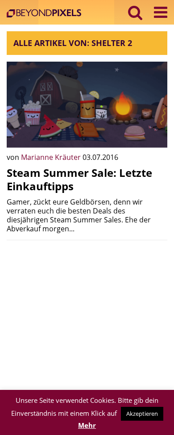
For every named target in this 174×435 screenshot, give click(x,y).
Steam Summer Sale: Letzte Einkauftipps (79, 179)
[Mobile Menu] (160, 12)
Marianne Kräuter (52, 157)
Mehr (87, 425)
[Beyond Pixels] (46, 14)
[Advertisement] (87, 309)
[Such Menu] (135, 12)
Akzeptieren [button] (142, 414)
